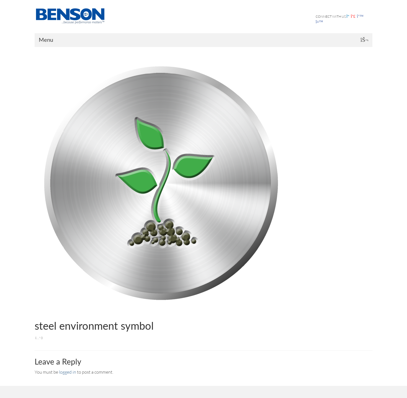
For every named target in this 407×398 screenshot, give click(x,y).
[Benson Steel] (72, 15)
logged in (67, 372)
